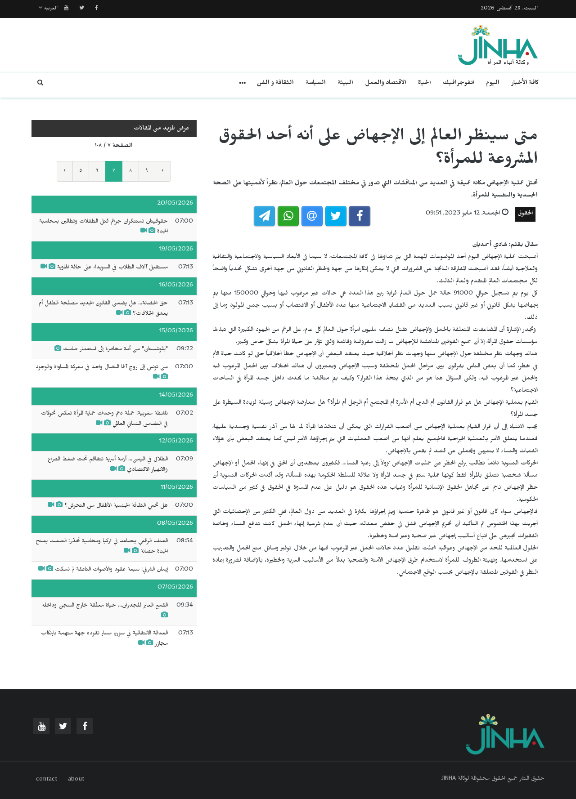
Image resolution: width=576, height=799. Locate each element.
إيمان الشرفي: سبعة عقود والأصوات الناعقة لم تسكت (111, 570)
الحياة (424, 84)
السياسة (316, 84)
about (76, 780)
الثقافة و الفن (275, 84)
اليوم (493, 84)
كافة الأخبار (525, 84)
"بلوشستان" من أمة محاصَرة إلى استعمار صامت (115, 349)
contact (46, 780)
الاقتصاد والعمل (385, 84)
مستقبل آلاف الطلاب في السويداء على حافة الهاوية (112, 268)
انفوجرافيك (458, 84)
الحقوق (525, 214)
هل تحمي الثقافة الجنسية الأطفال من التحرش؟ (116, 506)
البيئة (345, 84)
